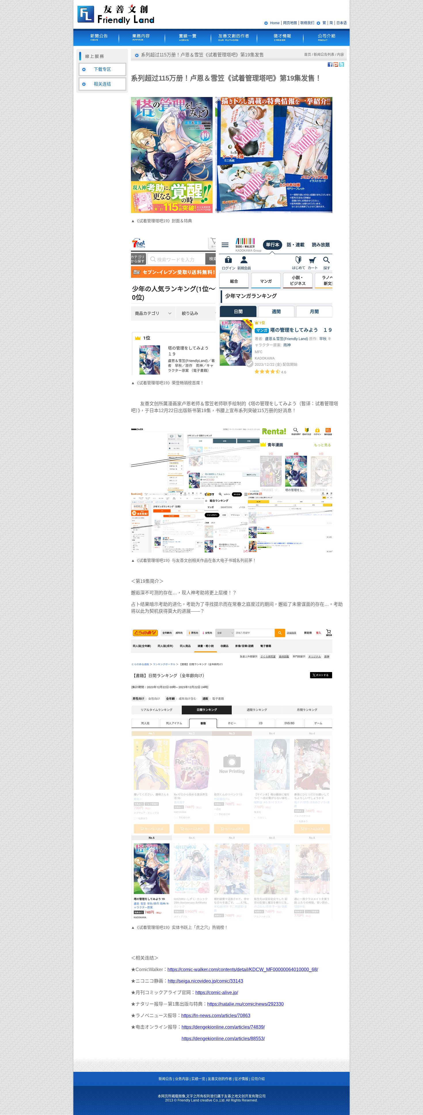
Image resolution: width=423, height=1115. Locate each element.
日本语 (341, 23)
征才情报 (241, 1079)
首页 (307, 55)
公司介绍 (258, 1079)
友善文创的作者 (220, 1079)
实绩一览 (198, 1079)
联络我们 (307, 23)
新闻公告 (165, 1079)
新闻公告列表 (324, 55)
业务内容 (182, 1079)
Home (275, 23)
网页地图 (290, 23)
